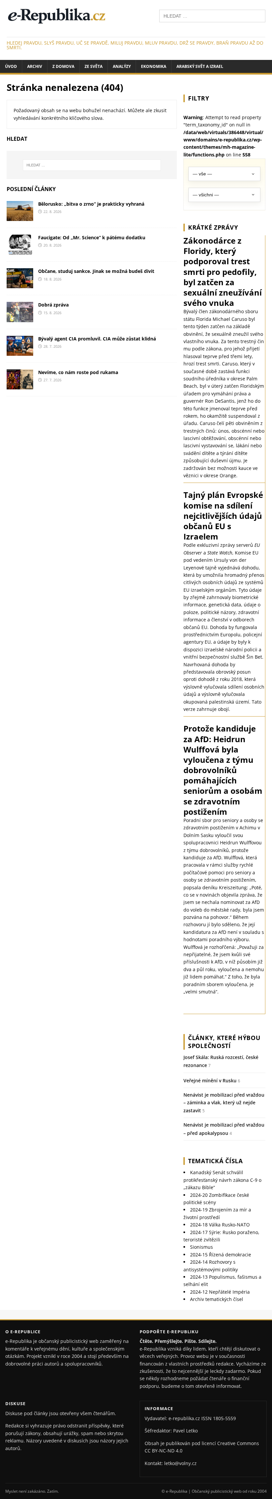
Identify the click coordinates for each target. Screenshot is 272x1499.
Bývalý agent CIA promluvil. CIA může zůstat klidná (97, 338)
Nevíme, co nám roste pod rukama (78, 372)
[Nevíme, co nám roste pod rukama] (20, 385)
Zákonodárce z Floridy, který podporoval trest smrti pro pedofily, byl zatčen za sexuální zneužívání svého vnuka (222, 271)
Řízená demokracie (220, 1254)
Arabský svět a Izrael (199, 66)
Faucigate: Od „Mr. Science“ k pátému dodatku (91, 237)
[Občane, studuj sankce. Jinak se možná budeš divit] (20, 284)
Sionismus (201, 1247)
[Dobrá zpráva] (20, 318)
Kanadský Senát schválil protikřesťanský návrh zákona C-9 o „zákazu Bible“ (222, 1179)
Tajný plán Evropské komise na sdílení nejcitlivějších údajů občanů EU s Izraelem (223, 515)
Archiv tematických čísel (216, 1299)
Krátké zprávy (213, 227)
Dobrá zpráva (53, 305)
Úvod (11, 66)
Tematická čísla (215, 1161)
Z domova (63, 66)
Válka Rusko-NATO (220, 1224)
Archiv (34, 66)
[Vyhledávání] (212, 15)
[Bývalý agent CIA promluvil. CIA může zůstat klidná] (20, 351)
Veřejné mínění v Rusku (210, 1080)
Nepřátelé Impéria (220, 1292)
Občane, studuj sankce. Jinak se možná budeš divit (96, 271)
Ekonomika (153, 66)
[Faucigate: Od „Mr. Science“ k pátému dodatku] (20, 251)
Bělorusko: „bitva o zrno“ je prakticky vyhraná (91, 204)
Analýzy (122, 66)
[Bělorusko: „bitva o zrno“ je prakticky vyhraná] (20, 217)
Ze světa (93, 66)
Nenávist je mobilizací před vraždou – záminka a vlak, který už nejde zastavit (223, 1103)
